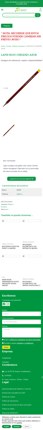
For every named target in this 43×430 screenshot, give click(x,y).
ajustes (19, 423)
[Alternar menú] (2, 9)
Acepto (22, 340)
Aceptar (6, 426)
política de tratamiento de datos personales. (25, 340)
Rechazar (17, 426)
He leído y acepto (19, 343)
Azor (6, 209)
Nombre (4, 310)
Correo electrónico (8, 318)
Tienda (8, 46)
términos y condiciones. (25, 343)
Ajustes (27, 426)
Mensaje (5, 326)
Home (3, 46)
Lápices (19, 194)
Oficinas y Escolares (18, 46)
